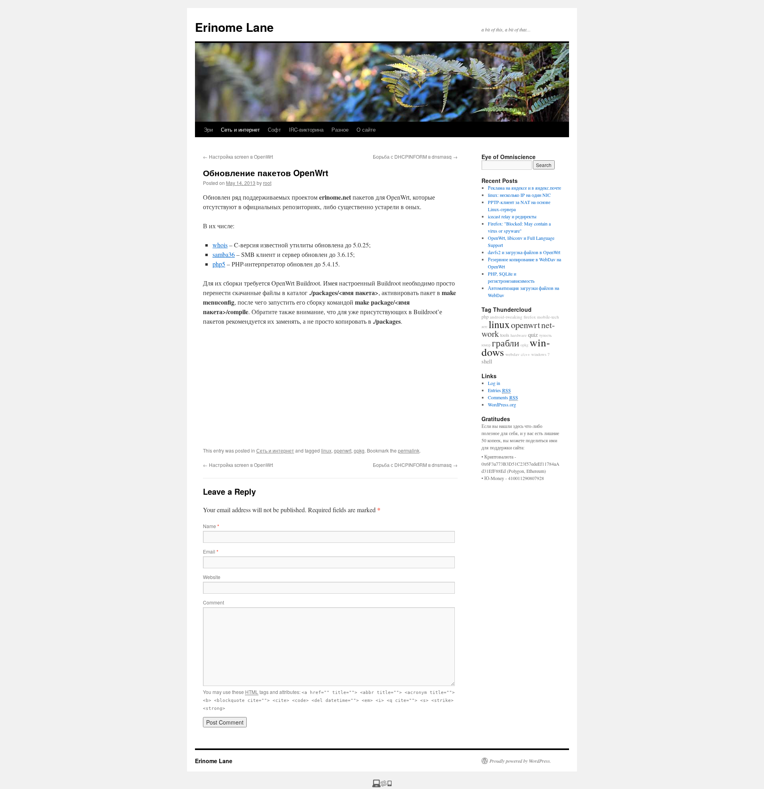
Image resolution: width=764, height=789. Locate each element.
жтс (484, 326)
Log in (494, 383)
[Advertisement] (330, 391)
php (485, 316)
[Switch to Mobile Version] (382, 785)
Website (211, 576)
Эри (208, 129)
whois (220, 245)
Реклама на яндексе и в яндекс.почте (524, 188)
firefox (530, 317)
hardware (519, 335)
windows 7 (540, 354)
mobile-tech (548, 317)
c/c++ (525, 354)
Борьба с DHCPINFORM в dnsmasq (415, 156)
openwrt (342, 450)
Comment (213, 602)
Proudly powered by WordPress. (520, 761)
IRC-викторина (306, 129)
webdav (512, 354)
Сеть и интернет (240, 129)
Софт (274, 129)
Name (211, 526)
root (267, 182)
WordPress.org (502, 404)
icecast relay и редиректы (512, 216)
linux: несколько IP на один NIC (519, 195)
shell (486, 361)
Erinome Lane (234, 26)
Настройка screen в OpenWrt (238, 156)
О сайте (366, 129)
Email (210, 551)
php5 (218, 264)
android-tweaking (506, 317)
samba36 (223, 254)
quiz (533, 334)
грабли (505, 342)
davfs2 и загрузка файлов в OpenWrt (524, 252)
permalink (408, 450)
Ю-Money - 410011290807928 (514, 478)
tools (504, 335)
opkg (359, 450)
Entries (499, 390)
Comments (503, 397)
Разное (340, 129)
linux (326, 450)
